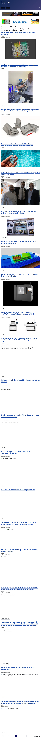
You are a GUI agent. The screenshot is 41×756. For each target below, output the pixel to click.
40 (18, 736)
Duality (3, 376)
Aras (2, 518)
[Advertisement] (20, 747)
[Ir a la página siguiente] (27, 735)
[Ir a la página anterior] (3, 735)
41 (20, 736)
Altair (3, 168)
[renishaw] (20, 13)
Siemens (3, 697)
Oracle (3, 545)
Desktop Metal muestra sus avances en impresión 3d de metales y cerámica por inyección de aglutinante (20, 110)
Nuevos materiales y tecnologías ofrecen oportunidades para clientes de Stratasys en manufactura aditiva (20, 702)
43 (25, 736)
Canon (3, 334)
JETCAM (3, 447)
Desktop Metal (4, 140)
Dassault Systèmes (5, 237)
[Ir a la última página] (28, 735)
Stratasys (3, 732)
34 (4, 736)
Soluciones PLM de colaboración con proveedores (18, 490)
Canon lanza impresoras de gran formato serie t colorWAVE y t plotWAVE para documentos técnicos (18, 313)
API (2, 411)
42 (23, 736)
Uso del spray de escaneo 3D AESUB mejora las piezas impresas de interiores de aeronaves (19, 66)
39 (16, 736)
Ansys (3, 270)
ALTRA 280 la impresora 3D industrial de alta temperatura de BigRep (16, 452)
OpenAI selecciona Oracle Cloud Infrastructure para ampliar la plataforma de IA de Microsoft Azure (18, 523)
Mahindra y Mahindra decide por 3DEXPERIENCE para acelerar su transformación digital (19, 212)
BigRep (3, 485)
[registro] (20, 21)
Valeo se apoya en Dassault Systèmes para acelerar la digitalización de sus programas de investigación (19, 588)
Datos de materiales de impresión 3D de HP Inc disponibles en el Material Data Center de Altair (17, 145)
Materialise (4, 61)
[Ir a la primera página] (1, 735)
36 (9, 736)
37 (11, 736)
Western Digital (5, 663)
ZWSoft (3, 584)
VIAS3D (3, 207)
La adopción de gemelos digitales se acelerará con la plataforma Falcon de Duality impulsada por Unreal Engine (19, 340)
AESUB (3, 105)
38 (13, 736)
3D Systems (4, 308)
